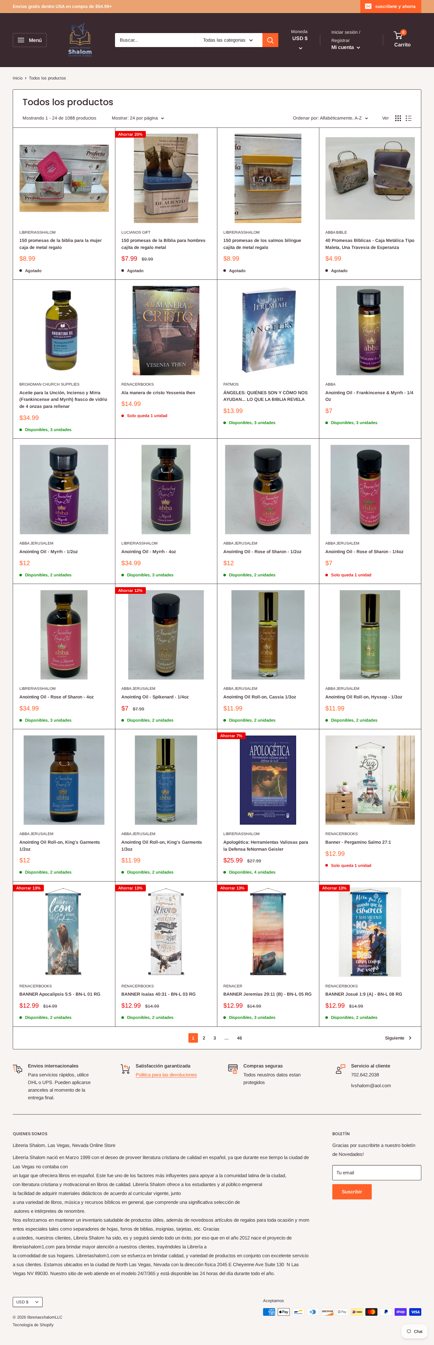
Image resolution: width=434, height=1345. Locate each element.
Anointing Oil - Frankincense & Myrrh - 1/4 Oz (369, 396)
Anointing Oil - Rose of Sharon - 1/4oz (364, 551)
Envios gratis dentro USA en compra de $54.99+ (62, 6)
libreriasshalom (37, 232)
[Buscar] (270, 40)
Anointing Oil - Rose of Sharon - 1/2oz (262, 551)
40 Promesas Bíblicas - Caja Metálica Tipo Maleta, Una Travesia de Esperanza (369, 244)
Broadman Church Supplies (49, 384)
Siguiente (394, 1037)
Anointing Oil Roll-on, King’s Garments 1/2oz (59, 846)
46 (239, 1037)
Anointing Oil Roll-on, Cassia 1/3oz (259, 696)
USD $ (22, 1302)
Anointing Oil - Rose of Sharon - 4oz (56, 696)
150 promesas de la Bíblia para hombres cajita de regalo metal (163, 244)
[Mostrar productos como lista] (408, 118)
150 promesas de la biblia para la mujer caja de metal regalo (60, 244)
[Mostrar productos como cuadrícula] (398, 118)
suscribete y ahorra (395, 6)
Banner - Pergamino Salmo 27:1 (358, 842)
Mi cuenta (343, 47)
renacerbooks (137, 384)
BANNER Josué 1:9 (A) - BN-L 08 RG (363, 994)
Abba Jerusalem (36, 543)
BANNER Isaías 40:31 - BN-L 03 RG (158, 994)
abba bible (336, 232)
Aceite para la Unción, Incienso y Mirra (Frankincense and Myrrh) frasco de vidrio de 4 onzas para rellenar (63, 399)
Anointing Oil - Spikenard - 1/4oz (155, 696)
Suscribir (352, 1191)
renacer (232, 986)
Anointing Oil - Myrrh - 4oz (148, 551)
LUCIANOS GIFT (135, 232)
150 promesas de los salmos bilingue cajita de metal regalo (262, 244)
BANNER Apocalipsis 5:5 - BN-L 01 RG (59, 994)
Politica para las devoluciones (166, 1074)
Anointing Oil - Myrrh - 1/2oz (48, 551)
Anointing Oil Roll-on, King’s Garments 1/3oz (161, 846)
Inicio (18, 78)
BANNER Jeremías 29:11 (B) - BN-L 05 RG (267, 994)
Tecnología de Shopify (33, 1324)
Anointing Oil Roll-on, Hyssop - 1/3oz (363, 696)
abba (330, 384)
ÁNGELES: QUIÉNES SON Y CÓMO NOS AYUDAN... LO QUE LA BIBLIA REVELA (265, 396)
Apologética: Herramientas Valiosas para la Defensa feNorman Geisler (265, 846)
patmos (231, 384)
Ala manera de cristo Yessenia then (158, 392)
